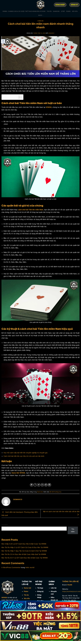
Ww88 (69, 585)
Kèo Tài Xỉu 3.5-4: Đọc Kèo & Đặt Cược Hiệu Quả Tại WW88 (23, 554)
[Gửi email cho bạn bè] (42, 484)
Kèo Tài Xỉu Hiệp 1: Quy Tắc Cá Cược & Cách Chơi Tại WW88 (24, 551)
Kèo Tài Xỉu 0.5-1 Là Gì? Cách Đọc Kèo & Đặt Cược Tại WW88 (24, 558)
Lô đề (63, 11)
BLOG (40, 15)
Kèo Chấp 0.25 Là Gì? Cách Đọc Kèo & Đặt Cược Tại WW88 (23, 544)
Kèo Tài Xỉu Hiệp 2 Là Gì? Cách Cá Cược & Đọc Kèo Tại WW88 (24, 547)
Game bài (56, 11)
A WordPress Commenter (10, 567)
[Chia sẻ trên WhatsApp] (31, 484)
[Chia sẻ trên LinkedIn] (49, 484)
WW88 (4, 597)
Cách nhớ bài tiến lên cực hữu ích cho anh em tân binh (24, 456)
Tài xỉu (49, 11)
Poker (68, 11)
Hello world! (29, 567)
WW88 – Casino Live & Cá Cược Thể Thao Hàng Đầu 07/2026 (24, 11)
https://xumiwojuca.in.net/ (71, 591)
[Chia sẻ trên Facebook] (35, 484)
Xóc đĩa (75, 11)
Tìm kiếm (4, 525)
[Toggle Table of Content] (19, 97)
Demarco (51, 33)
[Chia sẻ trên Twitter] (38, 484)
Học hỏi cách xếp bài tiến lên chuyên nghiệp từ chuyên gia (25, 453)
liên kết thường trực (55, 492)
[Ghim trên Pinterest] (46, 484)
